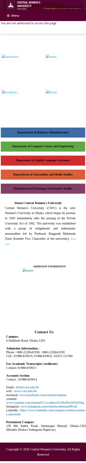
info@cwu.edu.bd (27, 387)
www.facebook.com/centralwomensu (42, 395)
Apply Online (77, 4)
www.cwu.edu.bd (25, 391)
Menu (15, 15)
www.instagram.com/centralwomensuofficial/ (48, 406)
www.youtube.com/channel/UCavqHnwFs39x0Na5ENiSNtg (45, 402)
